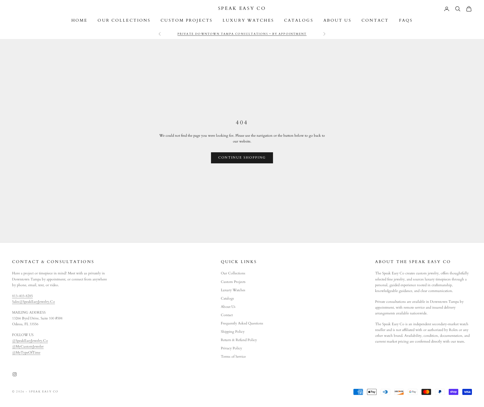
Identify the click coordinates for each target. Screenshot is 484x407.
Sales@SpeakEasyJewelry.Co (33, 301)
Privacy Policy (231, 348)
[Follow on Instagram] (14, 374)
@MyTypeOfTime (26, 352)
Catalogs (298, 20)
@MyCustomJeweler (28, 346)
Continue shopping (242, 157)
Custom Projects (187, 20)
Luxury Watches (248, 20)
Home (79, 20)
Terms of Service (233, 356)
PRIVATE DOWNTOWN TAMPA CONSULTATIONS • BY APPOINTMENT (242, 34)
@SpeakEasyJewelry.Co (30, 340)
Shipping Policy (233, 331)
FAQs (406, 20)
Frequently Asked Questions (242, 323)
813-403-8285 (22, 295)
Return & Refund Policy (239, 340)
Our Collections (124, 20)
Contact (375, 20)
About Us (337, 20)
